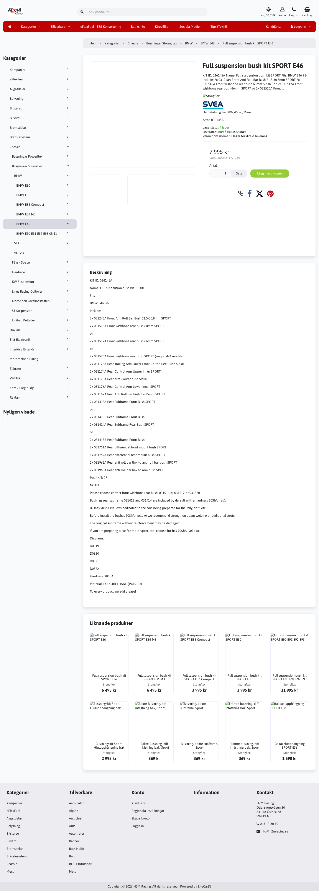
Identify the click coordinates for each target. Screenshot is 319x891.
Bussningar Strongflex (27, 166)
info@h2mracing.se (274, 831)
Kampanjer (17, 70)
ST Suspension (22, 311)
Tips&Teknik (219, 26)
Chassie (15, 147)
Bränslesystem (20, 137)
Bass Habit (76, 848)
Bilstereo (16, 108)
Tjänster (15, 368)
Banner (74, 841)
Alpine (73, 811)
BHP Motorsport (80, 864)
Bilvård (15, 118)
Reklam (15, 397)
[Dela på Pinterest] (270, 193)
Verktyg (15, 378)
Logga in (299, 26)
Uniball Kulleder (23, 320)
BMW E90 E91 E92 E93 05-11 (36, 233)
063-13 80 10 (269, 824)
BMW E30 (23, 185)
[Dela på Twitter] (259, 193)
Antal (213, 165)
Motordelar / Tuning (24, 359)
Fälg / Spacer (21, 262)
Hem (93, 43)
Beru (72, 856)
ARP (72, 826)
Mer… (10, 871)
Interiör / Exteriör (22, 349)
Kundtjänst (273, 26)
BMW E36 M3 (26, 214)
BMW (18, 176)
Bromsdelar (18, 127)
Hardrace (18, 272)
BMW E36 (23, 195)
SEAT (17, 243)
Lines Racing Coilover (27, 291)
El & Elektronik (20, 339)
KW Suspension (23, 281)
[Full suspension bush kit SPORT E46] (10, 421)
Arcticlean (76, 818)
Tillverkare (58, 26)
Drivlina (15, 330)
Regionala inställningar (148, 811)
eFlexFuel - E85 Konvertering (100, 26)
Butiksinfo (138, 26)
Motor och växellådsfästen (30, 301)
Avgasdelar (17, 89)
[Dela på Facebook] (249, 193)
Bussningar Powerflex (27, 156)
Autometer (76, 833)
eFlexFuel (16, 79)
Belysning (16, 98)
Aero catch (76, 803)
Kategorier (28, 26)
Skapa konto (141, 818)
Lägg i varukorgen (270, 173)
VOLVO (19, 253)
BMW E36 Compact (30, 204)
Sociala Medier (190, 26)
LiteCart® (204, 886)
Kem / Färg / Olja (22, 388)
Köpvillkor (162, 26)
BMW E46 (23, 224)
